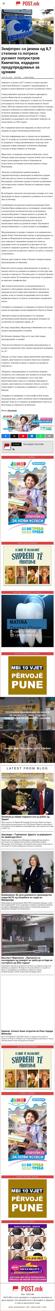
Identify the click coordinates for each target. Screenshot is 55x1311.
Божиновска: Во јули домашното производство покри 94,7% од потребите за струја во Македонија (26, 897)
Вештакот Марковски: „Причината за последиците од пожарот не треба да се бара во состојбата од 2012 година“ (27, 960)
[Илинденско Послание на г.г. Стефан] (27, 746)
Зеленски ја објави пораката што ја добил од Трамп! (25, 818)
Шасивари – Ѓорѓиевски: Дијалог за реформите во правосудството (26, 835)
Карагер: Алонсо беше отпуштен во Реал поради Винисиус (27, 1032)
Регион (18, 77)
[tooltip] (5, 436)
